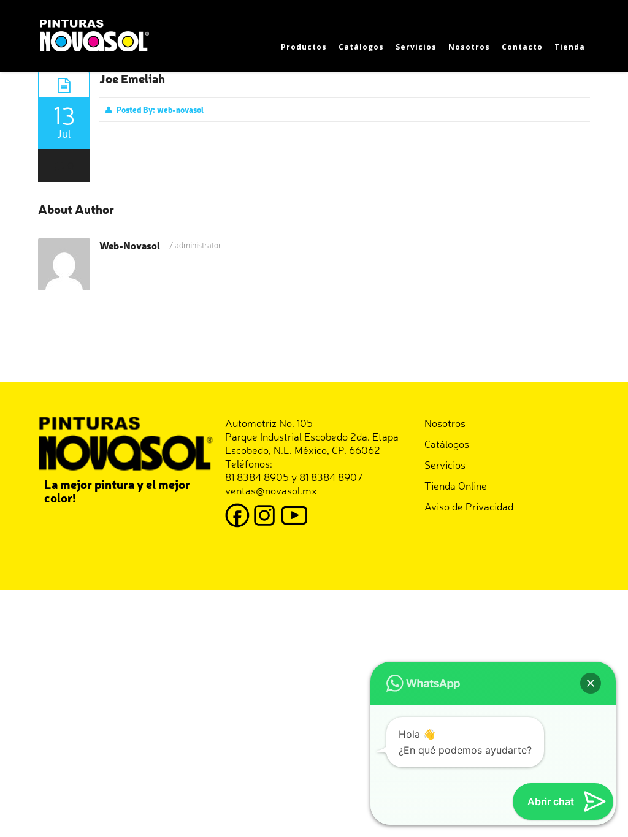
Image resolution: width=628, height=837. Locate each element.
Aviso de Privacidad (468, 506)
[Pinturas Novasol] (96, 34)
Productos (304, 47)
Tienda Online (455, 485)
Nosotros (469, 47)
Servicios (416, 47)
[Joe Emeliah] (64, 84)
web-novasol (180, 109)
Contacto (522, 47)
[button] (590, 683)
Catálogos (361, 47)
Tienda (569, 47)
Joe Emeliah (132, 78)
